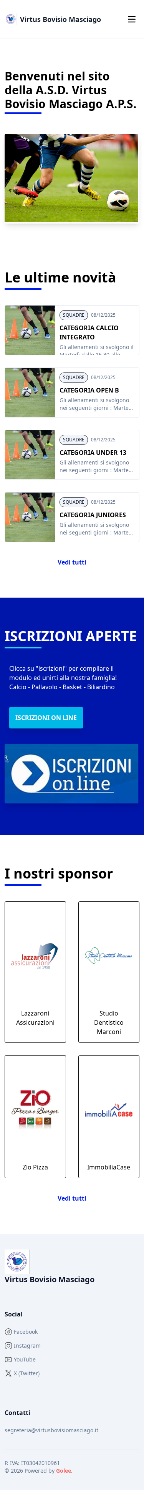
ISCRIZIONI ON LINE (46, 717)
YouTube (25, 1359)
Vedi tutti (72, 562)
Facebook (26, 1331)
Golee (63, 1470)
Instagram (27, 1345)
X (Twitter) (27, 1373)
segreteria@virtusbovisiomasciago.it (51, 1430)
